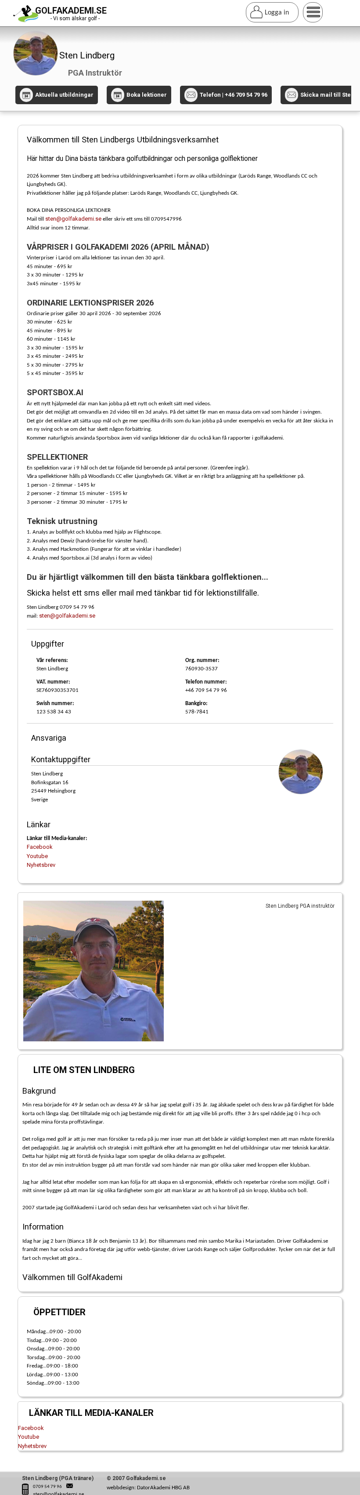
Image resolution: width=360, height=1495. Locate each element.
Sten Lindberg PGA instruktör (300, 906)
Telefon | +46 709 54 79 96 (233, 94)
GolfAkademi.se (71, 10)
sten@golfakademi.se (73, 218)
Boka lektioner (141, 94)
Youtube (37, 856)
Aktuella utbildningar (59, 94)
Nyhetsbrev (41, 865)
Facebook (40, 847)
